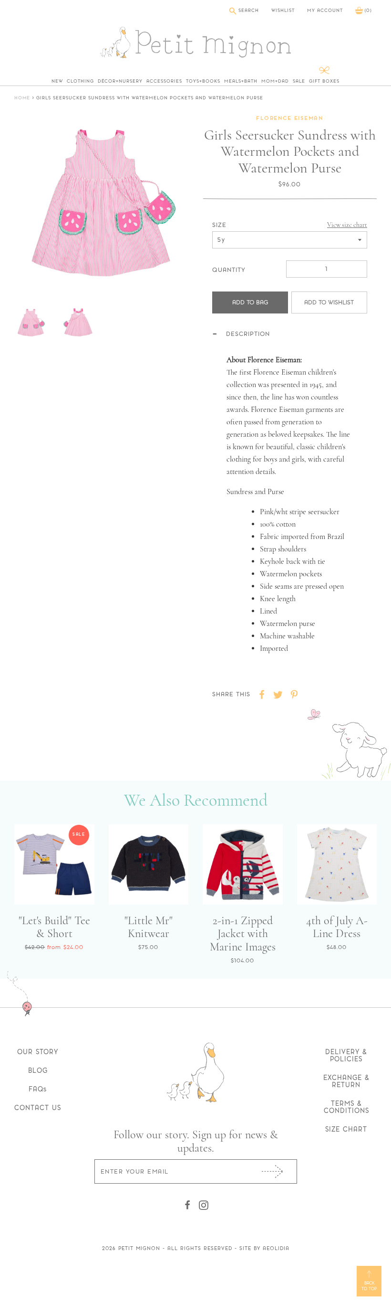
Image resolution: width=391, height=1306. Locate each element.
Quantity (229, 269)
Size (219, 224)
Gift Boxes (324, 81)
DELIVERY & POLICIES (346, 1055)
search (248, 10)
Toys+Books (203, 81)
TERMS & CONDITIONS (346, 1107)
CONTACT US (37, 1108)
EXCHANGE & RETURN (346, 1081)
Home (22, 98)
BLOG (38, 1070)
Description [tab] (248, 333)
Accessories (164, 81)
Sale (299, 81)
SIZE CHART (346, 1129)
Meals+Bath (240, 81)
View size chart (347, 225)
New (57, 81)
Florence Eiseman (289, 118)
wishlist (283, 10)
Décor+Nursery (120, 81)
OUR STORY (37, 1052)
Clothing (80, 81)
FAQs (38, 1089)
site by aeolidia (264, 1248)
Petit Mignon (139, 1248)
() (367, 10)
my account (325, 10)
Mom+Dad (275, 81)
